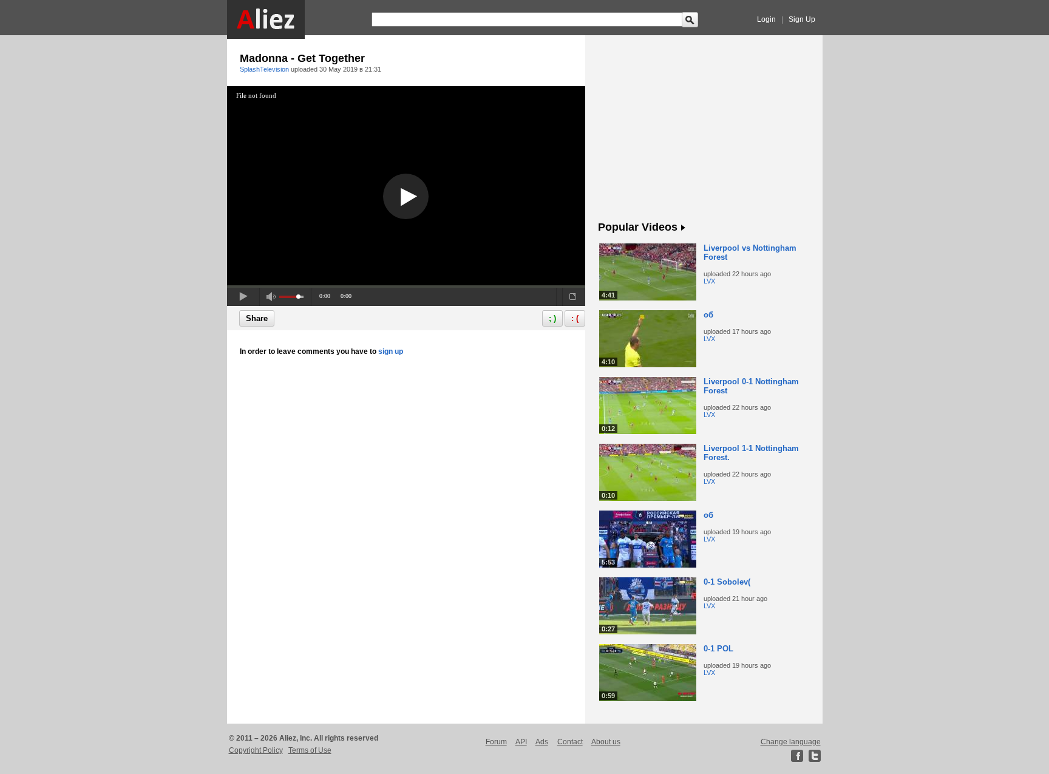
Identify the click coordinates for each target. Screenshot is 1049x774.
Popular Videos (637, 227)
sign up (390, 351)
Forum (496, 742)
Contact (570, 742)
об (708, 314)
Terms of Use (309, 750)
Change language (791, 742)
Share (257, 318)
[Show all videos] (683, 228)
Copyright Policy (256, 750)
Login (766, 19)
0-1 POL (718, 648)
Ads (541, 742)
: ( (575, 318)
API (521, 742)
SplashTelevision (264, 69)
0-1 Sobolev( (727, 581)
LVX (709, 281)
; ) (552, 318)
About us (605, 742)
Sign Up (802, 19)
